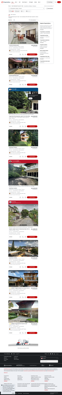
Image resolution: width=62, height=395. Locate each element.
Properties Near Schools (35, 386)
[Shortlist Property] (36, 23)
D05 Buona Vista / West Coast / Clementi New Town (51, 387)
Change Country (43, 356)
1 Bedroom (44, 41)
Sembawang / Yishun (43, 47)
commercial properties (50, 370)
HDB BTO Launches (7, 379)
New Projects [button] (24, 2)
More (39, 2)
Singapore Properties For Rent (49, 377)
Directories (19, 375)
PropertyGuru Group (7, 356)
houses (44, 370)
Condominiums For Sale (35, 379)
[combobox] (26, 8)
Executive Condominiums (39, 370)
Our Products (6, 359)
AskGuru (5, 377)
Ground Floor (42, 62)
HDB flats (33, 370)
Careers (5, 360)
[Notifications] (56, 2)
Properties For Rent (48, 375)
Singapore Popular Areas (49, 383)
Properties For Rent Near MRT (22, 386)
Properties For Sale (34, 375)
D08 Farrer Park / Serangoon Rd (50, 388)
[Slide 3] (22, 255)
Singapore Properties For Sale (36, 377)
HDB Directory (19, 378)
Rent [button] (16, 2)
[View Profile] (15, 23)
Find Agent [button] (31, 2)
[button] (9, 15)
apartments (30, 370)
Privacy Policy (12, 388)
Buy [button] (12, 2)
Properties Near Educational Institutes (37, 383)
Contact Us (16, 356)
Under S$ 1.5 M (42, 36)
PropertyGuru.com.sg (7, 368)
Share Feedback (16, 359)
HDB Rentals (46, 378)
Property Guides (6, 378)
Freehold (41, 33)
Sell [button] (19, 2)
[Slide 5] (24, 321)
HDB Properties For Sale (35, 378)
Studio (41, 41)
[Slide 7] (25, 255)
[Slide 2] (21, 255)
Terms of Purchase (26, 393)
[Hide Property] (34, 23)
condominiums (25, 370)
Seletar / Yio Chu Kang (43, 46)
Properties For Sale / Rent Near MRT (23, 383)
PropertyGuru (6, 375)
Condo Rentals (47, 379)
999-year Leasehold (47, 33)
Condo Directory (20, 377)
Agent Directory (19, 379)
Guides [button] (35, 2)
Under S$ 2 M (47, 36)
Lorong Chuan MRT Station (44, 53)
